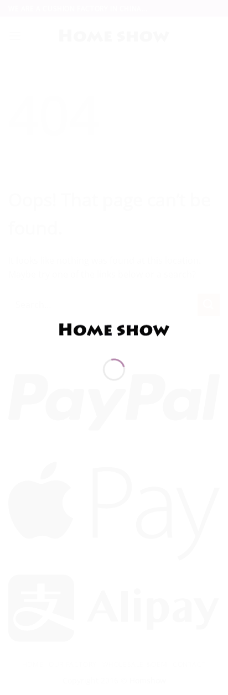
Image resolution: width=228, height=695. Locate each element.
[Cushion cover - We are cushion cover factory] (114, 329)
